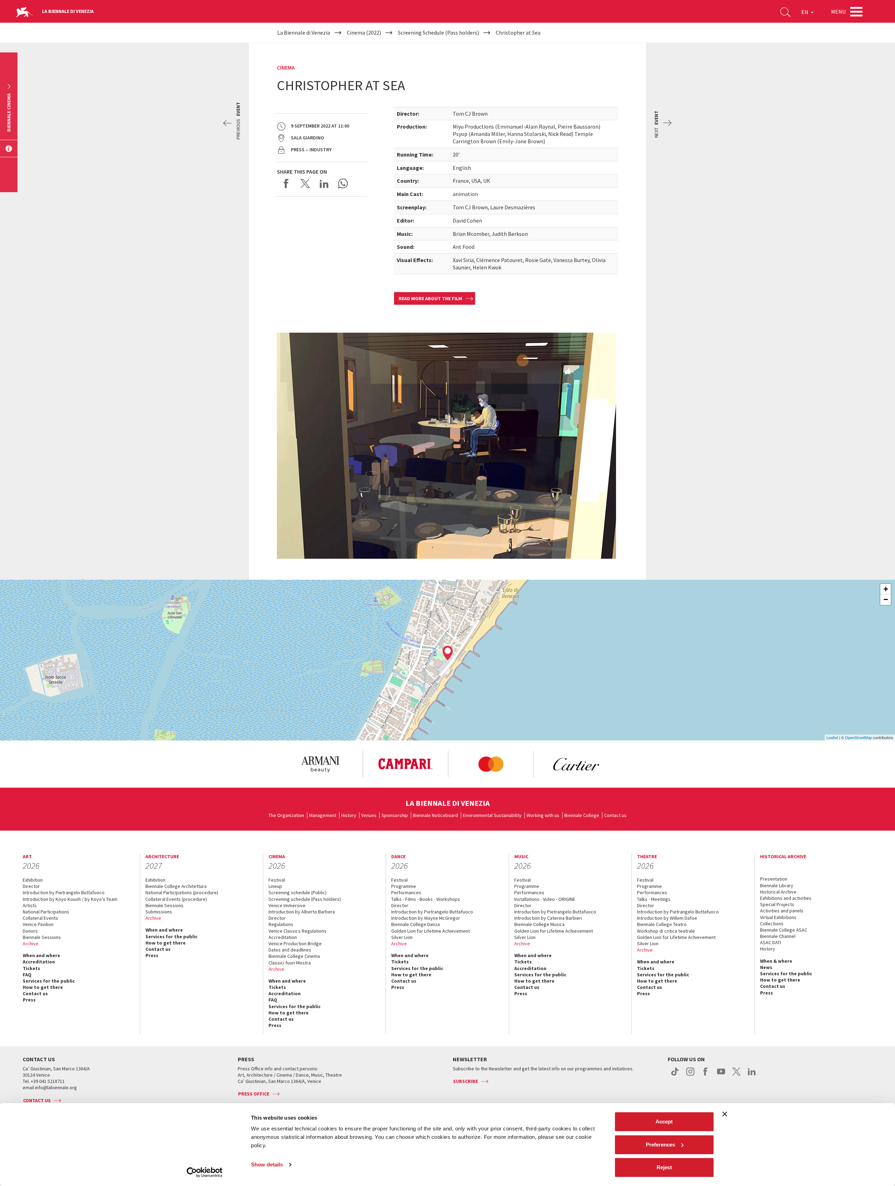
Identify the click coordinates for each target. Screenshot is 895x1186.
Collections (771, 923)
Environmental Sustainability (492, 815)
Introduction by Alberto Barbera (301, 912)
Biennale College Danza (415, 924)
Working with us (543, 815)
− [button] (885, 599)
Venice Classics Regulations (297, 931)
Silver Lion (402, 937)
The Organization (286, 815)
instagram (690, 1075)
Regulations (280, 924)
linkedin (752, 1075)
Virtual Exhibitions (778, 917)
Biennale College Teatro (662, 924)
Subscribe (465, 1081)
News (766, 967)
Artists (30, 905)
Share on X (305, 183)
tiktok (675, 1075)
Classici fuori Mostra (289, 963)
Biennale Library (776, 885)
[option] (320, 764)
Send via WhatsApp (343, 183)
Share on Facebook (286, 183)
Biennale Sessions (42, 937)
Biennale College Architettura (176, 886)
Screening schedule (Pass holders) (304, 899)
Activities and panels (781, 910)
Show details (267, 1164)
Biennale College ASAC (783, 930)
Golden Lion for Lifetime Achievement (430, 931)
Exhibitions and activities (785, 898)
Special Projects (777, 904)
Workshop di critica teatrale (666, 931)
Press (29, 1000)
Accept (664, 1121)
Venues (369, 815)
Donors (30, 931)
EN (805, 11)
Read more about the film (430, 298)
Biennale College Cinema (294, 956)
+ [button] (885, 589)
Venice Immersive (287, 905)
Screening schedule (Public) (297, 892)
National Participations (46, 912)
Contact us (615, 815)
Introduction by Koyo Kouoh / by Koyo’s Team (70, 899)
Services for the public (49, 981)
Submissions (158, 912)
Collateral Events (40, 918)
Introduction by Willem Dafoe (667, 918)
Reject (664, 1167)
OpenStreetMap (858, 737)
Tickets (31, 968)
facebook (706, 1075)
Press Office (253, 1094)
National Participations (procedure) (181, 892)
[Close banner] (724, 1114)
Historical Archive (778, 892)
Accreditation (39, 962)
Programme (403, 886)
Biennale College (581, 815)
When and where (41, 955)
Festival (276, 880)
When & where (776, 961)
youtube (721, 1075)
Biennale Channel (777, 936)
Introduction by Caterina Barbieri (548, 918)
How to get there (43, 987)
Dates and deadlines (289, 950)
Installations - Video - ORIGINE (544, 899)
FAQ (27, 974)
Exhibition (33, 880)
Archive (30, 943)
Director (31, 886)
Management (322, 815)
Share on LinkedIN (324, 183)
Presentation (773, 879)
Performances (406, 892)
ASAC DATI (770, 942)
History (348, 815)
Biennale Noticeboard (435, 815)
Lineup (275, 886)
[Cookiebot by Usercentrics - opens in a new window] (204, 1172)
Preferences (660, 1145)
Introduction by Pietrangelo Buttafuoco (64, 892)
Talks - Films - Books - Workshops (425, 899)
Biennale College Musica (539, 924)
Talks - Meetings (654, 899)
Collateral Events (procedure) (176, 899)
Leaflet (832, 737)
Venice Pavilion (38, 924)
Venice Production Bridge (295, 943)
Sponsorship (394, 815)
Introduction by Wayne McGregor (425, 918)
